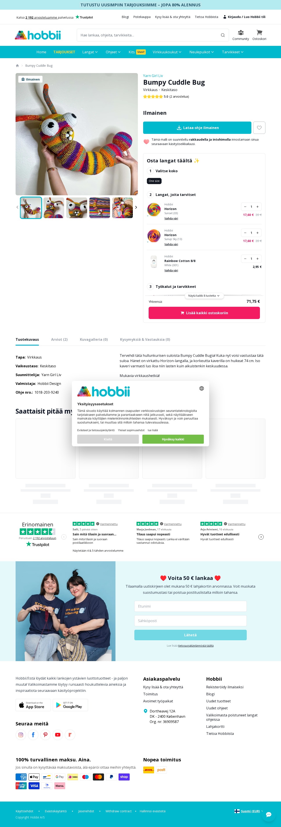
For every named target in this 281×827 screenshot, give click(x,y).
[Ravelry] (70, 735)
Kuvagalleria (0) (94, 339)
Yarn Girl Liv (153, 75)
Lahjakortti (215, 726)
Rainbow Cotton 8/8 (179, 261)
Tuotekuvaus (27, 339)
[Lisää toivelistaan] (259, 128)
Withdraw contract (119, 811)
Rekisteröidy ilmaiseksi (224, 687)
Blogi (125, 17)
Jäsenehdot (86, 811)
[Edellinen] (21, 134)
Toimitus (150, 694)
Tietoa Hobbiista (206, 17)
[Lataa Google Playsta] (70, 705)
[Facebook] (33, 735)
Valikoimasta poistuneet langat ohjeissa (232, 717)
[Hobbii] (38, 35)
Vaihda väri (171, 218)
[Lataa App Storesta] (33, 705)
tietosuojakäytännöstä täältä (196, 646)
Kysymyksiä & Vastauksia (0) (145, 339)
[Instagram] (21, 735)
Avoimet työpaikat (158, 701)
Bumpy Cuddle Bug (38, 65)
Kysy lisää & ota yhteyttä (172, 17)
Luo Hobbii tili (254, 17)
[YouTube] (57, 735)
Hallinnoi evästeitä (153, 811)
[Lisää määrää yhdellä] (257, 206)
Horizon (170, 209)
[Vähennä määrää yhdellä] (245, 206)
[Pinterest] (45, 735)
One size (154, 181)
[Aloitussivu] (17, 65)
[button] (259, 35)
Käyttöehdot (24, 811)
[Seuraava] (131, 134)
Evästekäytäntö (56, 811)
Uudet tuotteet (218, 701)
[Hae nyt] (223, 35)
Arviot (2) (59, 339)
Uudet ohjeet (217, 708)
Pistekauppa (142, 17)
